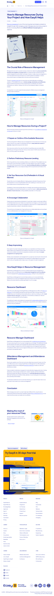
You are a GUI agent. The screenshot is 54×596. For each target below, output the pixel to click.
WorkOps (5, 515)
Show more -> (22, 539)
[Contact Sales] (43, 2)
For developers (39, 515)
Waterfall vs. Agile (23, 528)
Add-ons (5, 513)
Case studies (38, 504)
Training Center (39, 511)
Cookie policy (39, 561)
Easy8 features (6, 502)
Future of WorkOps (24, 537)
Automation (6, 517)
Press (4, 541)
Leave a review (6, 545)
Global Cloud (22, 509)
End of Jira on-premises (25, 530)
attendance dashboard (29, 365)
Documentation (39, 513)
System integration (40, 535)
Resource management (12, 24)
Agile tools (5, 509)
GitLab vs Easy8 (6, 561)
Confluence (22, 559)
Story (4, 532)
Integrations (22, 504)
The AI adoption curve (24, 535)
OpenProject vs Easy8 (8, 559)
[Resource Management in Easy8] (27, 105)
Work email (7, 456)
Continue (27, 459)
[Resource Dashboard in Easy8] (27, 317)
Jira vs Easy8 (6, 556)
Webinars (38, 509)
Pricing (4, 519)
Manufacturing (39, 530)
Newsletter (5, 539)
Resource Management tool (37, 393)
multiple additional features (38, 300)
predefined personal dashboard (39, 341)
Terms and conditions (40, 554)
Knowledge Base (6, 506)
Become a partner (23, 515)
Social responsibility (7, 537)
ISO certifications (39, 559)
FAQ (37, 506)
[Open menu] (46, 2)
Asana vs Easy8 (6, 554)
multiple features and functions (24, 273)
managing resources (16, 80)
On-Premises (22, 506)
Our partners (6, 535)
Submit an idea (6, 543)
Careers (5, 530)
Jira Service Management (25, 556)
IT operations (38, 528)
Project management (11, 11)
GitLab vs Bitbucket (24, 532)
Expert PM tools (6, 504)
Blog (37, 502)
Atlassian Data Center (24, 554)
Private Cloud (22, 511)
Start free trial (38, 1)
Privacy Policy (38, 593)
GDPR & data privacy (40, 556)
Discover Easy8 (11, 423)
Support (21, 513)
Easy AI (4, 511)
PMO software (24, 448)
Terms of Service (46, 593)
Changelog (38, 517)
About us (5, 528)
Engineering (38, 532)
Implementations (23, 502)
